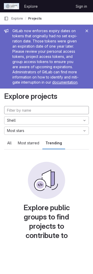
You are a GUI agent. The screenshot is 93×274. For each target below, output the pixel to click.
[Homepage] (11, 6)
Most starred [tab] (28, 143)
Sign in (81, 6)
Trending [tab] (53, 143)
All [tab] (9, 143)
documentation (65, 82)
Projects (35, 18)
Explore (31, 6)
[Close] (87, 31)
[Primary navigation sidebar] (6, 18)
